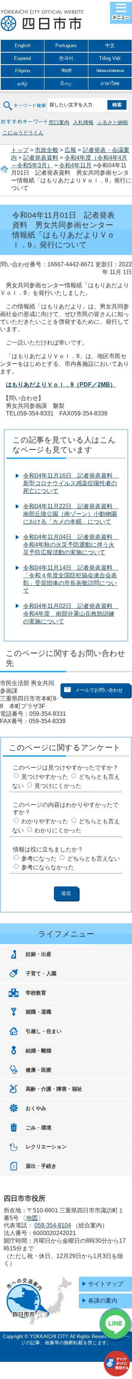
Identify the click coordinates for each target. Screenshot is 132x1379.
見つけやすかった (44, 777)
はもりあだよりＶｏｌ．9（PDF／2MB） (61, 384)
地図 (32, 1218)
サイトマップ (105, 1284)
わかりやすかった (44, 821)
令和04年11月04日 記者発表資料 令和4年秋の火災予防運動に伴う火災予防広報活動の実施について (70, 544)
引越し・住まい (44, 1031)
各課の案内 (102, 1301)
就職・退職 (38, 1012)
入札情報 (83, 122)
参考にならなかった (47, 867)
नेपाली (66, 70)
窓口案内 (59, 122)
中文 (110, 45)
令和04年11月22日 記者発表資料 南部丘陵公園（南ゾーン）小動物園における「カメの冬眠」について (70, 514)
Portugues (66, 45)
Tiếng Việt (110, 58)
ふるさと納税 (112, 122)
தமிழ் (22, 83)
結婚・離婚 (38, 1050)
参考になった (38, 858)
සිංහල (66, 83)
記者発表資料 (40, 158)
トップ (20, 150)
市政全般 (46, 150)
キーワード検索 (24, 101)
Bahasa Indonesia (110, 70)
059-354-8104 (52, 1225)
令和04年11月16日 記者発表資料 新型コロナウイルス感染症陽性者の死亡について (70, 483)
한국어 (66, 58)
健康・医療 (38, 1070)
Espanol (22, 58)
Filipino (22, 70)
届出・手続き (41, 1166)
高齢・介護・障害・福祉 (54, 1089)
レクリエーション (46, 1147)
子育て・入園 (41, 973)
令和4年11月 (75, 165)
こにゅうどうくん (23, 133)
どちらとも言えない (93, 858)
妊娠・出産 (38, 954)
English (22, 45)
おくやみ (36, 1108)
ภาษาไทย (110, 83)
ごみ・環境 (38, 1128)
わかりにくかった (57, 830)
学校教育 (36, 993)
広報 (70, 150)
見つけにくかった (57, 786)
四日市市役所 (42, 21)
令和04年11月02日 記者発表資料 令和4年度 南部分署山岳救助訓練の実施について (70, 613)
